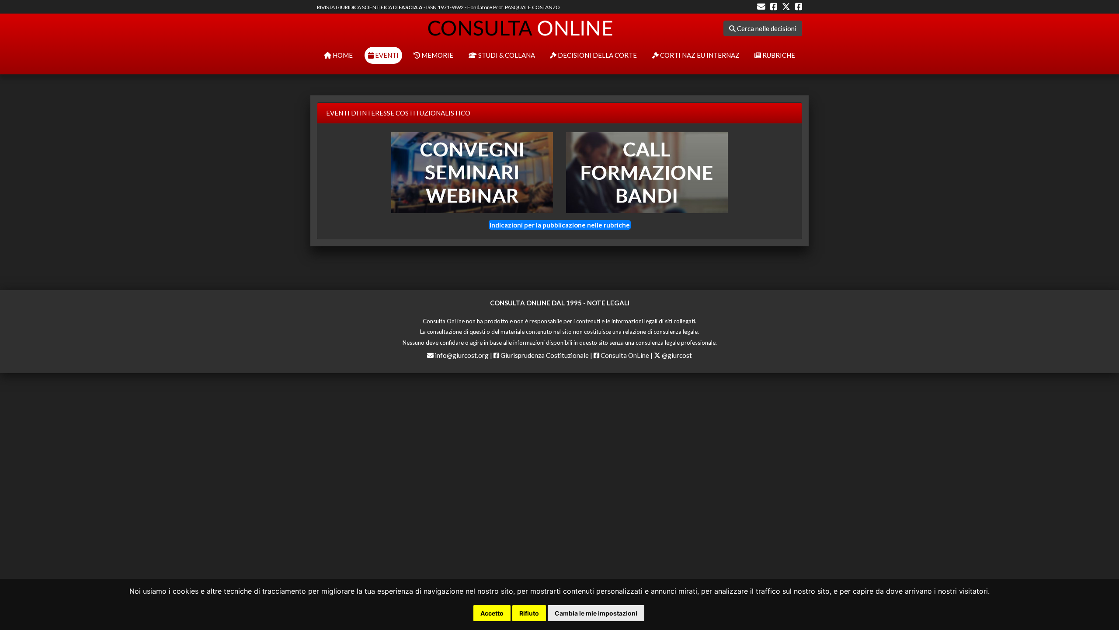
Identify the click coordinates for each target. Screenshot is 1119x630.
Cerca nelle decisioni (766, 28)
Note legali (608, 303)
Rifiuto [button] (529, 613)
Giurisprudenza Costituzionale (544, 355)
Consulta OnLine (624, 355)
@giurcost (676, 355)
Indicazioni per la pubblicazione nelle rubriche (560, 225)
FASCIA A (411, 7)
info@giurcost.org (462, 355)
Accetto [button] (492, 613)
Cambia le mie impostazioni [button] (596, 613)
